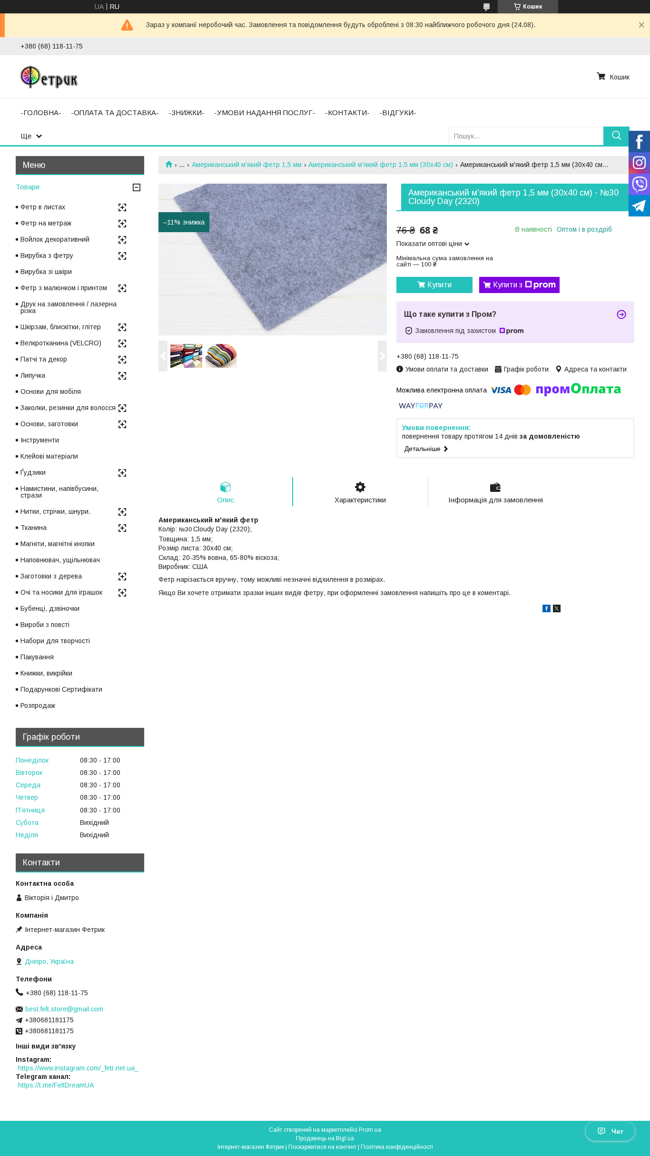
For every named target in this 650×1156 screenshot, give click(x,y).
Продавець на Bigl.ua (325, 1138)
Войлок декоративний (54, 239)
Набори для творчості (55, 641)
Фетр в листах (42, 207)
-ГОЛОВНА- (40, 112)
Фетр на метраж (45, 223)
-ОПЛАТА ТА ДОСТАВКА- (115, 112)
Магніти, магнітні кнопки (57, 544)
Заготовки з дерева (51, 576)
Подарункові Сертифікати (61, 689)
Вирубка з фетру (46, 255)
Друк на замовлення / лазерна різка (68, 307)
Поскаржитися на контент (322, 1147)
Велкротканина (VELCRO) (60, 343)
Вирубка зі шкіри (46, 271)
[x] (557, 610)
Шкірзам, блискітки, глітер (60, 327)
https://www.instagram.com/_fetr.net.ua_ (78, 1068)
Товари (27, 187)
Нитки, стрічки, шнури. (55, 511)
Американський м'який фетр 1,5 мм (247, 164)
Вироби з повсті (44, 624)
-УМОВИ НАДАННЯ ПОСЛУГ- (264, 112)
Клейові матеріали (49, 456)
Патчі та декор (43, 359)
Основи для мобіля (50, 391)
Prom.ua (370, 1130)
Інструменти (39, 440)
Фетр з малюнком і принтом (63, 288)
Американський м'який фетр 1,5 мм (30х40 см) (380, 164)
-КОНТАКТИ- (347, 112)
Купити (439, 285)
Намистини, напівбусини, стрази (59, 492)
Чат (617, 1131)
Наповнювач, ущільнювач (60, 560)
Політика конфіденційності (397, 1147)
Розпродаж (37, 705)
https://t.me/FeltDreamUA (56, 1085)
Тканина (33, 527)
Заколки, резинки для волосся (68, 407)
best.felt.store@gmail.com (64, 1009)
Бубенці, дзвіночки (49, 608)
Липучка (32, 375)
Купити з (507, 285)
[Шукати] (616, 136)
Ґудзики (33, 472)
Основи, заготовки (49, 424)
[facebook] (546, 610)
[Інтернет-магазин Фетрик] (49, 76)
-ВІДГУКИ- (397, 112)
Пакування (37, 657)
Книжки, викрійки (46, 673)
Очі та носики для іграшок (61, 592)
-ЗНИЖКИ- (186, 112)
